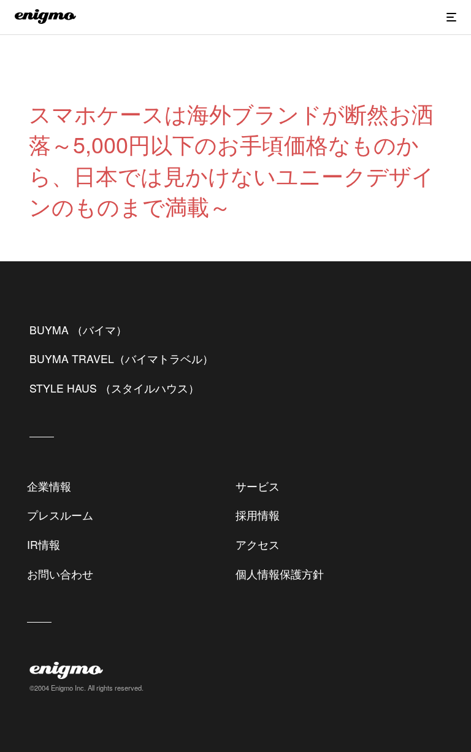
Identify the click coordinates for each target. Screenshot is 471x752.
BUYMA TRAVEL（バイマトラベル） (121, 358)
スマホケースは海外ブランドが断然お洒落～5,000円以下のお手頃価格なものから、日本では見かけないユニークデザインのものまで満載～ (231, 159)
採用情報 (258, 515)
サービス (258, 486)
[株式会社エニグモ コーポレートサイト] (45, 20)
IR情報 (43, 544)
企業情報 (49, 486)
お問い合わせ (60, 573)
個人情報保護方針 (280, 573)
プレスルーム (60, 515)
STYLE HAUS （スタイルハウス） (114, 388)
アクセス (258, 544)
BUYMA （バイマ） (78, 329)
